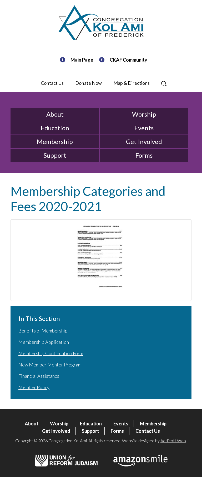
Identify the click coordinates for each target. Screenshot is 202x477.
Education (55, 128)
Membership (55, 141)
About (55, 114)
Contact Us (52, 83)
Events (144, 128)
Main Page (81, 60)
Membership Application (43, 342)
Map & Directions (131, 83)
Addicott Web (173, 440)
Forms (144, 155)
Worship (144, 114)
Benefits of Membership (43, 331)
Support (55, 155)
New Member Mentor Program (50, 364)
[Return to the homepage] (101, 22)
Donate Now (88, 83)
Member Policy (33, 387)
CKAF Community (128, 60)
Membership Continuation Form (50, 353)
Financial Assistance (38, 376)
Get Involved (144, 141)
